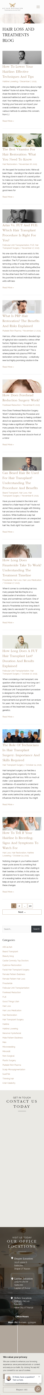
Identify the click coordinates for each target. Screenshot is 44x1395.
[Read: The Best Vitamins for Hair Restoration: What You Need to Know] (22, 140)
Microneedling (8, 1047)
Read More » (8, 121)
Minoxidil (6, 1051)
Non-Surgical (8, 1056)
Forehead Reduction (11, 405)
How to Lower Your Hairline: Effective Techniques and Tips (18, 72)
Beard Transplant (10, 493)
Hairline (5, 1024)
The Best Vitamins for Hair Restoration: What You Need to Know (19, 154)
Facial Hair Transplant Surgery (15, 970)
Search (36, 929)
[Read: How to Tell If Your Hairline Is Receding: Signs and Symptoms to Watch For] (22, 823)
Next (22, 912)
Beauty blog (8, 956)
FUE (32, 245)
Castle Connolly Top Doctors (15, 960)
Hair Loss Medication (31, 580)
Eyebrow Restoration (12, 965)
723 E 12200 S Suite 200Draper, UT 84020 (22, 1265)
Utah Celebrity (8, 1083)
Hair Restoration (9, 164)
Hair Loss (23, 493)
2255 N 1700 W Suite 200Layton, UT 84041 (22, 1285)
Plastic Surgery (9, 1060)
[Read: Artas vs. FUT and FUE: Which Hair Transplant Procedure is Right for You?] (22, 216)
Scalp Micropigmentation (13, 1069)
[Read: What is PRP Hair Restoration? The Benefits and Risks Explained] (22, 307)
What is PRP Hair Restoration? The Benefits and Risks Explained (20, 321)
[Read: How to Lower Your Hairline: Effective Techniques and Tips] (22, 57)
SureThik (6, 1074)
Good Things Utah (10, 1001)
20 (30, 906)
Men (4, 1042)
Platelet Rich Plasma (11, 331)
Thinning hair (8, 1078)
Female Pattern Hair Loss (13, 979)
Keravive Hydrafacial (11, 1033)
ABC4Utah (7, 947)
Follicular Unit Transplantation (15, 245)
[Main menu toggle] (38, 6)
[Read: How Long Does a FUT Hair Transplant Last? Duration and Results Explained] (22, 642)
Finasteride (7, 580)
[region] (22, 1374)
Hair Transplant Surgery (13, 765)
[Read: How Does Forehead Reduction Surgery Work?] (22, 386)
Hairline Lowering (10, 81)
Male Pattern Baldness (12, 1038)
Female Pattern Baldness (13, 974)
